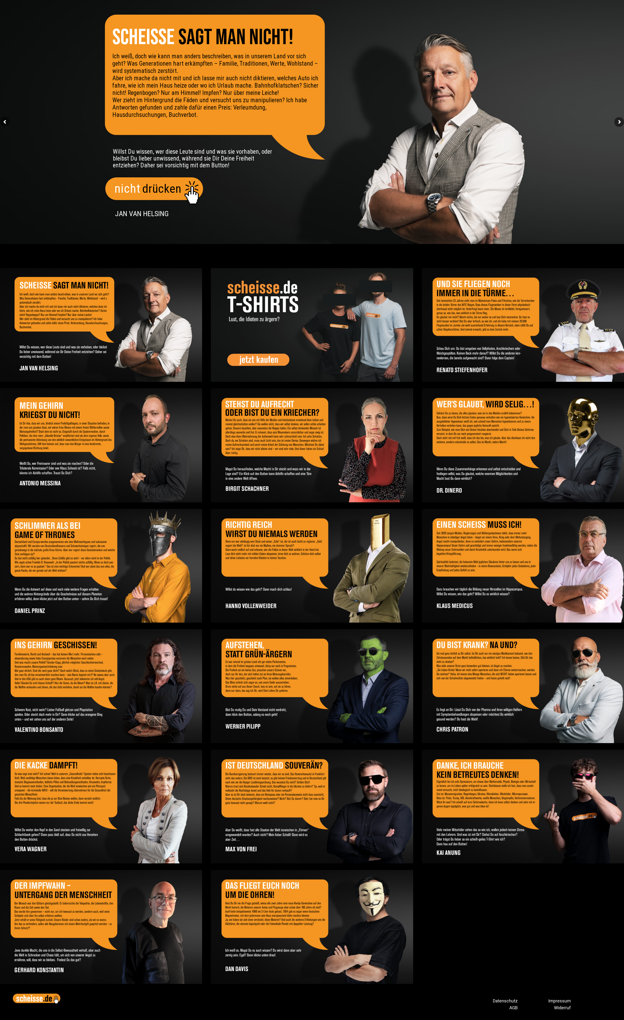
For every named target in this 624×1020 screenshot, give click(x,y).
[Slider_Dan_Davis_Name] (312, 927)
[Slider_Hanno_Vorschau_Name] (312, 566)
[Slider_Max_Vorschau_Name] (312, 806)
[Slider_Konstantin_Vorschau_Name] (101, 927)
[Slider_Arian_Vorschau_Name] (523, 806)
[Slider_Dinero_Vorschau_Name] (523, 445)
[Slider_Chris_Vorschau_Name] (523, 686)
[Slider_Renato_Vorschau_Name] (523, 325)
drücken (161, 188)
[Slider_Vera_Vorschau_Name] (101, 806)
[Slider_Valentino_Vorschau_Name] (101, 686)
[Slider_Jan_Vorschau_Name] (101, 325)
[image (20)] (312, 325)
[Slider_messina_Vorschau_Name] (101, 445)
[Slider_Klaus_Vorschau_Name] (523, 566)
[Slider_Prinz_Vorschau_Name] (101, 566)
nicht (128, 188)
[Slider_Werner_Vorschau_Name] (312, 686)
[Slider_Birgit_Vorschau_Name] (312, 445)
